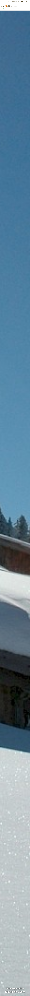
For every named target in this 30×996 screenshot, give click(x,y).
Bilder (9, 1)
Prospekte (14, 1)
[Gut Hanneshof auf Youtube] (22, 1)
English (25, 1)
